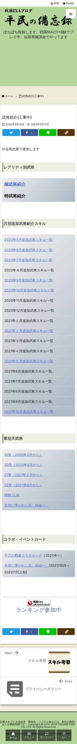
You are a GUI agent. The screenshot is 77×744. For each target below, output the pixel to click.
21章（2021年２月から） (23, 475)
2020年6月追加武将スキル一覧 (28, 250)
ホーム (9, 96)
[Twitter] (11, 132)
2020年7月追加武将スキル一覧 (28, 260)
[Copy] (66, 132)
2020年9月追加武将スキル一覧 (28, 280)
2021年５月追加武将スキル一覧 (28, 361)
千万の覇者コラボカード (23, 555)
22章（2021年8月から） (23, 485)
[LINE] (47, 132)
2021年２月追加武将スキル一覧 (28, 331)
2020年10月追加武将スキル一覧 (29, 290)
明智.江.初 (12, 495)
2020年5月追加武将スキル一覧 (28, 239)
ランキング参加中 (38, 609)
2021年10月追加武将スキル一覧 (28, 411)
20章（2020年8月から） (23, 465)
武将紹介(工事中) (33, 96)
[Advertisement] (38, 65)
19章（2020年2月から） (23, 455)
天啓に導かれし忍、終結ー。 (26, 505)
